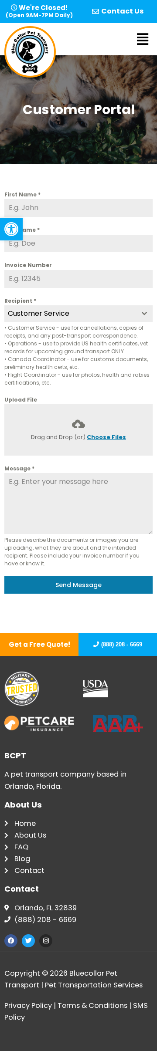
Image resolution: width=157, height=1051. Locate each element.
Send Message (78, 585)
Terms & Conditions (92, 1005)
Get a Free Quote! (39, 644)
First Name (22, 194)
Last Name (22, 229)
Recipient (20, 300)
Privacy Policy (28, 1005)
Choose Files (106, 437)
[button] (11, 229)
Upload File (20, 399)
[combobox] (78, 313)
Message (19, 468)
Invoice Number (28, 265)
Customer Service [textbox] (38, 313)
